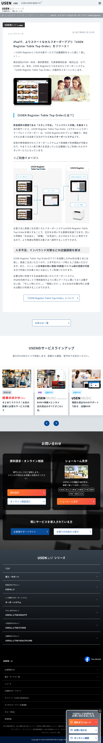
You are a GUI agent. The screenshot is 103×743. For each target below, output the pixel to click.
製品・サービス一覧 (12, 677)
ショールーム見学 (69, 501)
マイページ (17, 698)
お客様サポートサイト (25, 531)
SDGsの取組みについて (52, 729)
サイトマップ (27, 729)
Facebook (96, 659)
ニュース (8, 684)
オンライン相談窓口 (20, 501)
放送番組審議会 (38, 729)
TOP (7, 568)
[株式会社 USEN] (4, 15)
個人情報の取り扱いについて (25, 726)
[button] (46, 423)
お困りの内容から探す (67, 531)
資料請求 (14, 492)
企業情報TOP (10, 670)
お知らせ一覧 (42, 323)
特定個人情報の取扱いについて (46, 726)
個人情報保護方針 (9, 726)
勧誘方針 (61, 726)
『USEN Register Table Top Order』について (50, 298)
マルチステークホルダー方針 (50, 733)
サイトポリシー (16, 729)
